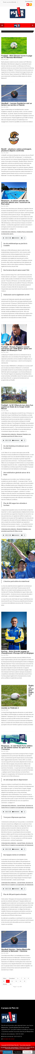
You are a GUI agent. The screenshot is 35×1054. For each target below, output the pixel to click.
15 (24, 981)
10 (3, 981)
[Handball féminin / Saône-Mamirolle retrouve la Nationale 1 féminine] (14, 939)
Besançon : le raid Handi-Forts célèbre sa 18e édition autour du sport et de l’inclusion (16, 747)
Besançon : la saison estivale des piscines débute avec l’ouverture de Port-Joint (15, 202)
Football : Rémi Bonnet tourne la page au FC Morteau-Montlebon (16, 56)
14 (20, 981)
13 (16, 981)
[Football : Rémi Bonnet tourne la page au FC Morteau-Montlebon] (14, 45)
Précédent (12, 978)
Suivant (5, 984)
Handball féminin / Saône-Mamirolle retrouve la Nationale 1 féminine (15, 950)
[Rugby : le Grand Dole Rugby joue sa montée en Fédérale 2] (14, 695)
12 (12, 981)
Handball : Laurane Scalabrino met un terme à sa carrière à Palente (16, 104)
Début (4, 978)
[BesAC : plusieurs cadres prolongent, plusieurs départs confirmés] (14, 137)
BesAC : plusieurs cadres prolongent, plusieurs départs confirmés (16, 150)
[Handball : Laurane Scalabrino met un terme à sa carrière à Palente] (14, 93)
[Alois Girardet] (14, 630)
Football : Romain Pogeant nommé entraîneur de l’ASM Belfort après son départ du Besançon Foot (16, 348)
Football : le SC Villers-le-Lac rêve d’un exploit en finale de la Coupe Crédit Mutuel (17, 407)
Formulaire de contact (8, 1039)
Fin (10, 984)
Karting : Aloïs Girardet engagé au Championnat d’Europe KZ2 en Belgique (17, 652)
